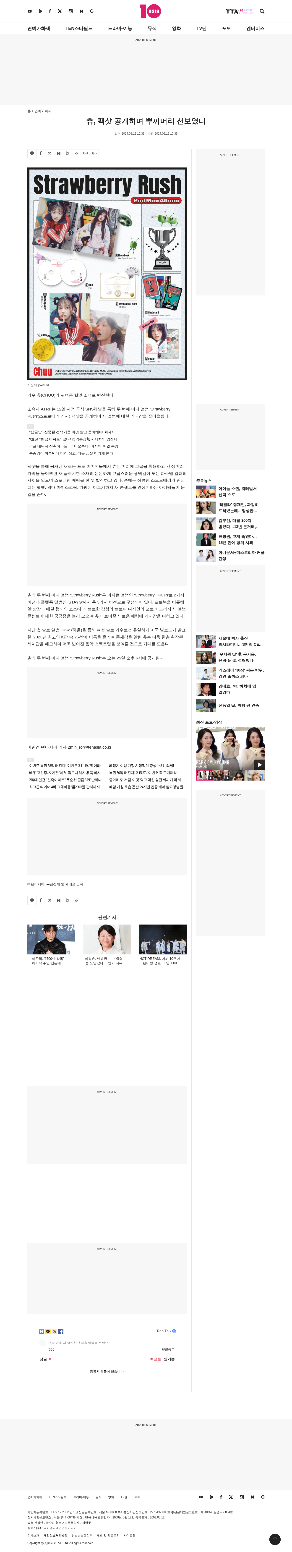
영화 (176, 28)
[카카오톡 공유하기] (31, 153)
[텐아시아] (150, 11)
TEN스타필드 (79, 28)
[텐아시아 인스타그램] (71, 11)
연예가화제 (38, 28)
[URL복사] (76, 153)
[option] (230, 748)
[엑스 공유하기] (49, 153)
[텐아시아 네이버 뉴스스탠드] (81, 11)
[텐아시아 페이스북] (50, 11)
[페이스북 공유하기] (40, 153)
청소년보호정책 (82, 1535)
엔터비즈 (255, 28)
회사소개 (33, 1535)
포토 (226, 28)
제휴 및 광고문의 (108, 1535)
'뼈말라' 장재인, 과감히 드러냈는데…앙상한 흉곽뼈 (239, 510)
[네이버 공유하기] (58, 153)
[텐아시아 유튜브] (30, 11)
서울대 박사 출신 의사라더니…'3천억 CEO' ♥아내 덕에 (241, 644)
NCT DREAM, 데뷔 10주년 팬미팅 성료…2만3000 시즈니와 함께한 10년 (159, 963)
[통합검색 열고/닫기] (262, 12)
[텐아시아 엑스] (60, 11)
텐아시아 (51, 1543)
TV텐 (201, 28)
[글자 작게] (94, 153)
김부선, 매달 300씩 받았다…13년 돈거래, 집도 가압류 (237, 526)
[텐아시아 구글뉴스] (92, 11)
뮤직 (152, 28)
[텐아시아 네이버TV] (40, 11)
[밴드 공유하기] (67, 153)
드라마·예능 (120, 28)
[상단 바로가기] (275, 1539)
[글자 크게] (85, 153)
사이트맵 (130, 1535)
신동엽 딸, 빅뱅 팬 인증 (239, 705)
